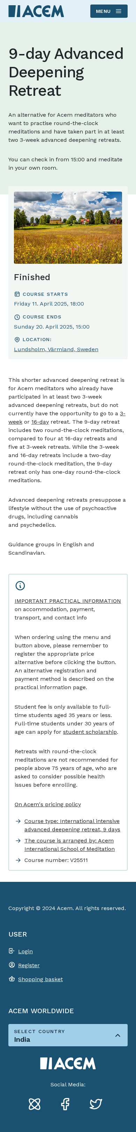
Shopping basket (40, 979)
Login (25, 951)
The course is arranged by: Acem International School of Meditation (69, 844)
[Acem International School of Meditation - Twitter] (98, 1105)
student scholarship (90, 732)
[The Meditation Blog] (37, 1105)
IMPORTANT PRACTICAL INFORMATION (68, 601)
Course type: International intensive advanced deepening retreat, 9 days (72, 825)
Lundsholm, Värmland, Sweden (56, 349)
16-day (40, 421)
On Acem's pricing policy (48, 804)
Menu (103, 11)
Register (29, 965)
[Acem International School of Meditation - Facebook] (68, 1105)
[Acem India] (36, 11)
